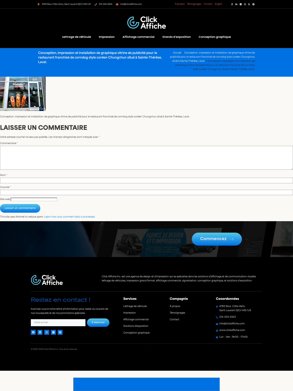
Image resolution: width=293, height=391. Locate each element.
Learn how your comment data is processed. (69, 217)
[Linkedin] (236, 4)
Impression (107, 37)
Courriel (5, 187)
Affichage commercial (138, 37)
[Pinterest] (253, 4)
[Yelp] (249, 4)
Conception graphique (215, 37)
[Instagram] (245, 4)
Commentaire (9, 143)
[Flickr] (241, 4)
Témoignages (194, 4)
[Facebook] (232, 4)
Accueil (177, 53)
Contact (208, 4)
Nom (3, 175)
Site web (5, 199)
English (218, 4)
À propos (180, 4)
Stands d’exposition (176, 37)
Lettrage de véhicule (76, 37)
